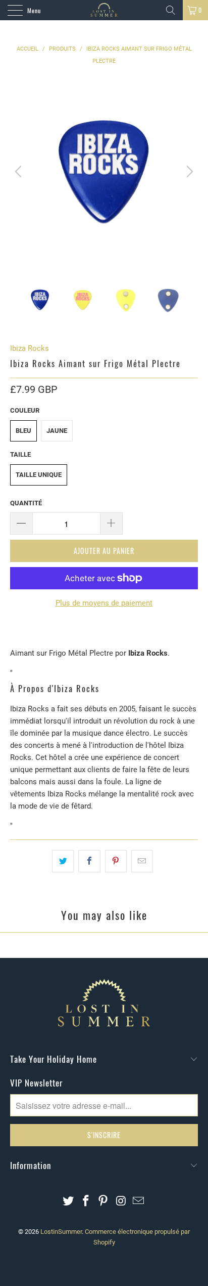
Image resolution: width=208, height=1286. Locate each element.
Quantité (26, 503)
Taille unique (39, 474)
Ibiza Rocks (29, 348)
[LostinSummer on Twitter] (68, 1201)
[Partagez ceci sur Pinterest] (116, 861)
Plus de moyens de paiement (104, 603)
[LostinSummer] (104, 10)
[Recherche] (170, 10)
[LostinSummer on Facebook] (85, 1201)
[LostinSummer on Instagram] (121, 1201)
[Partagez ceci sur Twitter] (63, 861)
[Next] (188, 171)
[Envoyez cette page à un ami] (142, 861)
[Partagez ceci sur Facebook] (89, 861)
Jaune (56, 430)
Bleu (23, 430)
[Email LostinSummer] (138, 1201)
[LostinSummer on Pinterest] (103, 1201)
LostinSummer (61, 1231)
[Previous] (20, 171)
